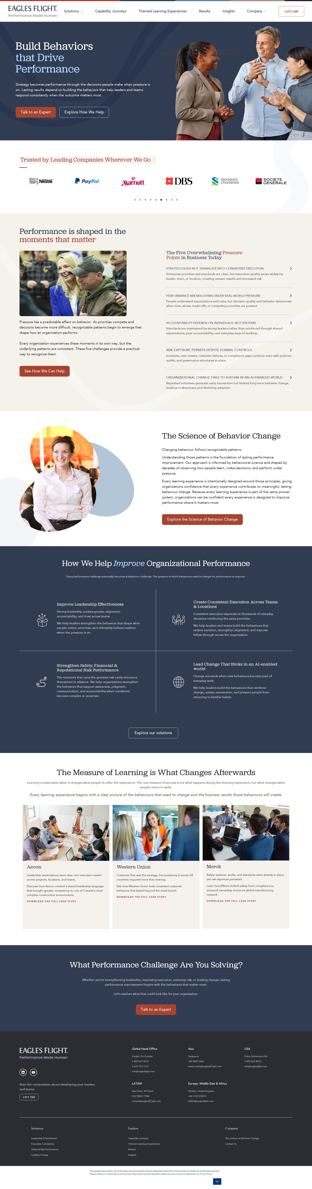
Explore (133, 1128)
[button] (135, 199)
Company (254, 11)
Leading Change (39, 1155)
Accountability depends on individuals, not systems (211, 323)
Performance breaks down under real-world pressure (213, 296)
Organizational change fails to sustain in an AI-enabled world (224, 377)
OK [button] (217, 1181)
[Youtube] (33, 1072)
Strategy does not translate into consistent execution (215, 268)
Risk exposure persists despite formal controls (209, 350)
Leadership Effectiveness (44, 1138)
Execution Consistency (42, 1144)
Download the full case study (52, 901)
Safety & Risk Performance (44, 1149)
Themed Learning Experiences (163, 11)
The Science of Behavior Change (242, 1138)
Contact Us (231, 1144)
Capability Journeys (110, 11)
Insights (228, 11)
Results (204, 11)
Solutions (71, 11)
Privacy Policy (206, 1173)
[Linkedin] (23, 1072)
